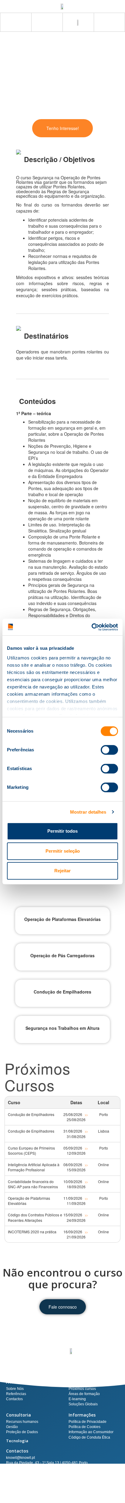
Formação (79, 1382)
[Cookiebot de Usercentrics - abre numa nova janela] (91, 627)
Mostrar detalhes (88, 812)
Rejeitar (62, 870)
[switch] (109, 750)
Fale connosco (63, 1307)
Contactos (17, 1451)
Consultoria (18, 1415)
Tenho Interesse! (62, 128)
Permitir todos (62, 831)
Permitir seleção (63, 851)
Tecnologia (17, 1440)
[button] (109, 22)
